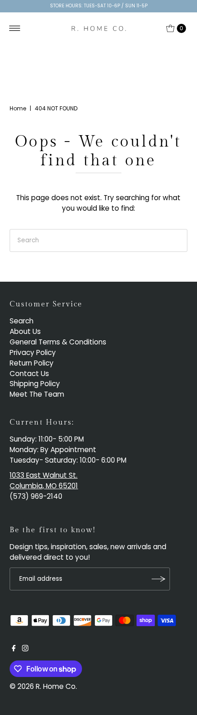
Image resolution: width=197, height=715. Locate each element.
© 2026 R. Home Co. (43, 686)
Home (18, 108)
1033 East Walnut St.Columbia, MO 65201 (44, 480)
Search (21, 321)
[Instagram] (25, 649)
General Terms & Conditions (58, 342)
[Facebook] (14, 649)
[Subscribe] (158, 579)
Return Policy (32, 363)
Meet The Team (37, 394)
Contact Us (29, 373)
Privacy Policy (33, 352)
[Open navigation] (15, 28)
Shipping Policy (35, 383)
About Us (25, 331)
